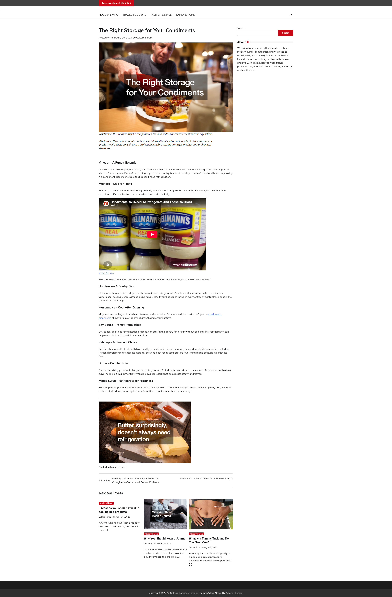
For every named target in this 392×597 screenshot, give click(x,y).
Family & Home (185, 14)
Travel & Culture (134, 14)
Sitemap (192, 592)
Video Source (106, 273)
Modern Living (108, 14)
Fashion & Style (161, 14)
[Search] (291, 14)
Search (241, 28)
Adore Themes (234, 592)
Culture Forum (144, 37)
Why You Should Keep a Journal (165, 538)
